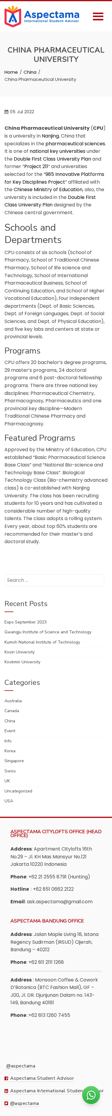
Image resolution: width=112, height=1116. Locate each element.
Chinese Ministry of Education (48, 189)
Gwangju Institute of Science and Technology (47, 632)
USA (8, 801)
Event (9, 731)
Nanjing (50, 135)
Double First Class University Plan (52, 158)
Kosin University (19, 652)
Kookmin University (22, 662)
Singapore (14, 761)
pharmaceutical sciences (75, 143)
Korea (10, 751)
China (9, 721)
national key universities (57, 151)
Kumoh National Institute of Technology (42, 642)
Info (8, 741)
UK (7, 781)
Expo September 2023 (25, 622)
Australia (13, 701)
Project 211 (36, 166)
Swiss (10, 771)
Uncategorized (18, 791)
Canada (11, 711)
